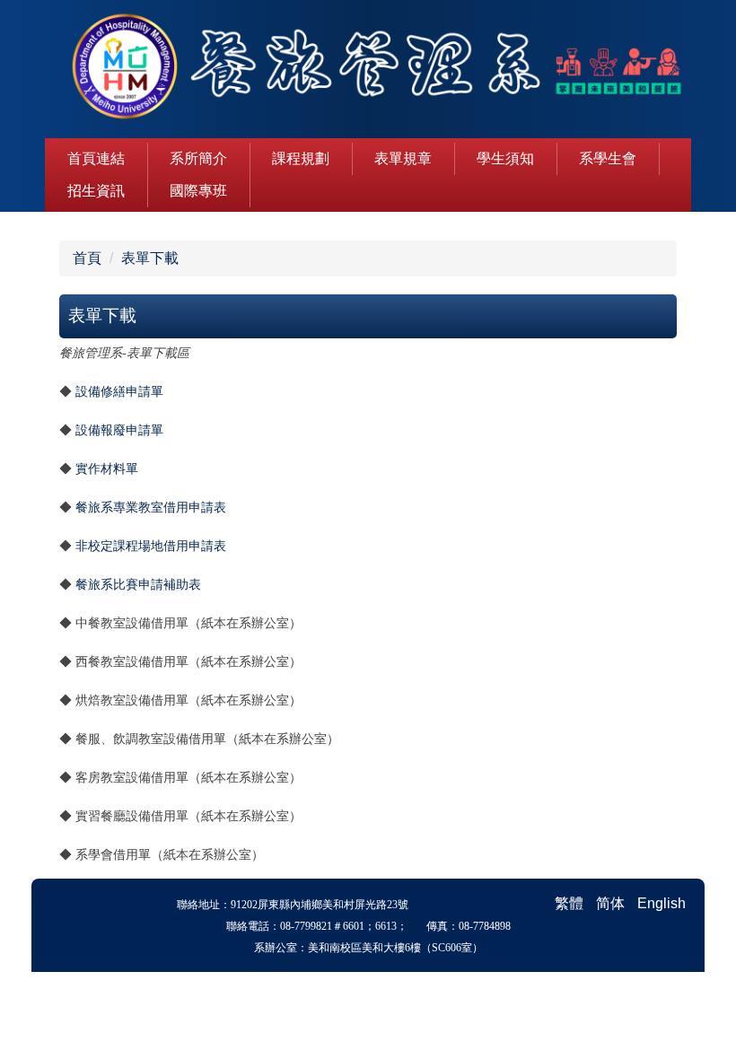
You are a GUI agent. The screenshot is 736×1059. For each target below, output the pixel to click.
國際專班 (198, 190)
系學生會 (607, 158)
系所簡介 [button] (198, 158)
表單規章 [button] (403, 158)
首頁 (87, 258)
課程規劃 (300, 158)
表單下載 (150, 258)
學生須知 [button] (505, 158)
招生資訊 (96, 190)
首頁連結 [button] (96, 158)
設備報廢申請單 (119, 430)
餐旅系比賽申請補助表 (138, 584)
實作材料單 (106, 469)
